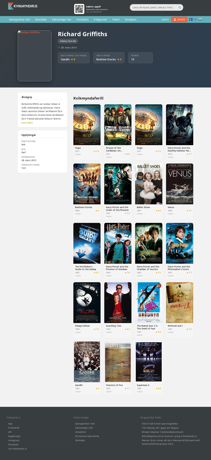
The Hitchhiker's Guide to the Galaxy (85, 268)
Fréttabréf (13, 427)
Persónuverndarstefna (87, 436)
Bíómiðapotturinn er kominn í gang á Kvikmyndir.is (169, 436)
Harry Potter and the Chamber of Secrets (148, 268)
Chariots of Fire (114, 385)
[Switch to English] (195, 19)
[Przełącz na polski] (200, 19)
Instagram (13, 440)
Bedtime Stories (106, 59)
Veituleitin (82, 19)
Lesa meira (27, 122)
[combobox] (157, 7)
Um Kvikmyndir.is (17, 448)
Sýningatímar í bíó (19, 19)
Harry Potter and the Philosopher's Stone (179, 268)
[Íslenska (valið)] (191, 19)
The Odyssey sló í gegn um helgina (160, 427)
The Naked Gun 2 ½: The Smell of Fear (147, 327)
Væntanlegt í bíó (61, 19)
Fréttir (116, 19)
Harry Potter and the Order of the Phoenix (117, 208)
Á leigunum (100, 19)
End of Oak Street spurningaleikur (160, 423)
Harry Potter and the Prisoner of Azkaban (117, 268)
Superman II (143, 385)
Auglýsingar (14, 436)
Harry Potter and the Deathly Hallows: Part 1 (179, 150)
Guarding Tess (113, 325)
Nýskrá (165, 19)
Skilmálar (80, 440)
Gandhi (65, 59)
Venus (171, 207)
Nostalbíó (41, 19)
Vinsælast (130, 19)
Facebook (13, 444)
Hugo (78, 147)
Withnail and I (175, 325)
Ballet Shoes (143, 207)
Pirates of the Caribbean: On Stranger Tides (114, 150)
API (10, 431)
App (10, 423)
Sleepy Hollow (82, 325)
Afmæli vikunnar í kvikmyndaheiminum (162, 431)
